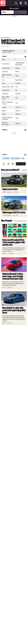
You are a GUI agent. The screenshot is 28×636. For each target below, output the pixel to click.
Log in (21, 4)
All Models (7, 46)
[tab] (14, 56)
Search (16, 4)
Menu (26, 4)
